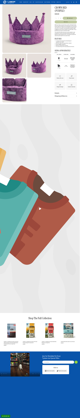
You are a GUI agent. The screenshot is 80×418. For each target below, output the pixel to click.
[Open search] (71, 2)
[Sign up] (76, 362)
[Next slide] (19, 330)
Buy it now (66, 21)
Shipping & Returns (61, 96)
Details (57, 93)
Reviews (6, 416)
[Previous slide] (4, 330)
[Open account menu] (74, 2)
